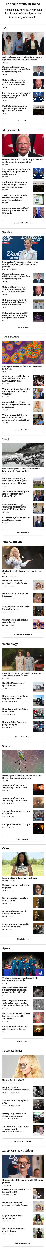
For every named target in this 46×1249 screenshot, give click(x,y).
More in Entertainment (22, 634)
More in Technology (22, 737)
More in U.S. (22, 121)
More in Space (22, 1041)
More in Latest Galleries (22, 1141)
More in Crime (22, 939)
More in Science (22, 839)
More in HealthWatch (22, 430)
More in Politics (22, 328)
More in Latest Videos (22, 1243)
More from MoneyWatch (22, 223)
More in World (22, 532)
